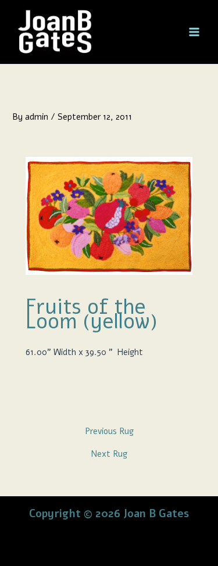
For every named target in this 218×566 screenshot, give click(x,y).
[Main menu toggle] (194, 32)
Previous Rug (109, 431)
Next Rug (109, 454)
